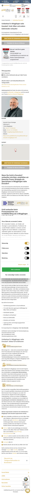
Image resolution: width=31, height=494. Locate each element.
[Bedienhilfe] (15, 16)
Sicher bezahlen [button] (6, 486)
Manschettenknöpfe (8, 433)
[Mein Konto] (24, 16)
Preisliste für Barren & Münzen (16, 43)
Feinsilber (15, 449)
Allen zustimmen (15, 269)
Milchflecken (15, 420)
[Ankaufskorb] (28, 16)
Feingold (8, 449)
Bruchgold (5, 442)
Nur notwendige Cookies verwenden (15, 274)
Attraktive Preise (17, 2)
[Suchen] (20, 16)
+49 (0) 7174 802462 (10, 128)
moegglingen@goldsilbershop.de (15, 132)
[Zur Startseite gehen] (8, 10)
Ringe (15, 431)
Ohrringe (19, 431)
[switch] (25, 487)
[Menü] (28, 477)
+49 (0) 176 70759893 (11, 130)
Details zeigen (22, 264)
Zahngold (5, 436)
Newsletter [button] (5, 482)
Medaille (14, 453)
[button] (15, 150)
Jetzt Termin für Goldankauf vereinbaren (16, 38)
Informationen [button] (6, 479)
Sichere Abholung (27, 2)
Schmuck (5, 428)
